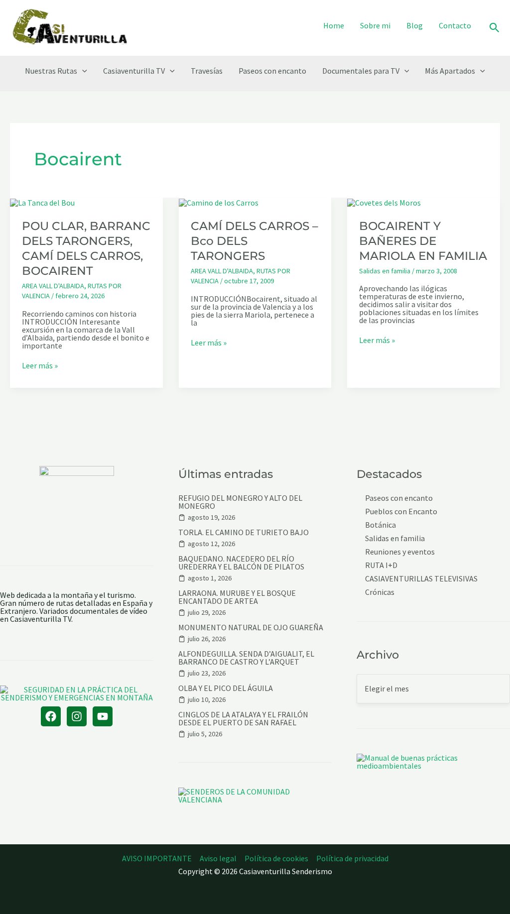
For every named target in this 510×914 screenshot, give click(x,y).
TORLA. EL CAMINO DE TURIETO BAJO (243, 532)
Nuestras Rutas (51, 71)
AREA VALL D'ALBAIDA (53, 285)
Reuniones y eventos (400, 552)
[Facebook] (51, 716)
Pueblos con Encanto (401, 511)
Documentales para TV (360, 71)
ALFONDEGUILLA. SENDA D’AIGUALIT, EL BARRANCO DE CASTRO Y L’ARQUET (246, 658)
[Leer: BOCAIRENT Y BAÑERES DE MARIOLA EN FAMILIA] (384, 202)
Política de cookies (276, 858)
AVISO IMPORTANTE (157, 858)
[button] (494, 28)
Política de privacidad (352, 858)
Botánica (380, 525)
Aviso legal (218, 858)
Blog (414, 25)
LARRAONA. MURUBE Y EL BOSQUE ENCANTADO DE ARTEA (237, 597)
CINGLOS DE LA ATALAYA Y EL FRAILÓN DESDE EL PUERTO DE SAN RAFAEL (243, 718)
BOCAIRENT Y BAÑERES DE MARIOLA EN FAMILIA (423, 241)
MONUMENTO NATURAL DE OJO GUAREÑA (250, 627)
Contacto (455, 25)
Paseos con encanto (272, 71)
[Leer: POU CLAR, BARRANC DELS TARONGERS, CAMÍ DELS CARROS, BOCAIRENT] (42, 202)
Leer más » (40, 365)
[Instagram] (77, 716)
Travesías (207, 71)
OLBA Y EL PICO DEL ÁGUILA (225, 688)
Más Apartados (450, 71)
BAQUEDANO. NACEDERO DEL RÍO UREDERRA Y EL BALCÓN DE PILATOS (241, 563)
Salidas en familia (384, 270)
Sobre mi (375, 25)
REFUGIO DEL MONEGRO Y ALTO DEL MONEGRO (240, 502)
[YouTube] (103, 716)
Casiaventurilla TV (134, 71)
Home (333, 25)
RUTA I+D (381, 565)
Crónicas (379, 592)
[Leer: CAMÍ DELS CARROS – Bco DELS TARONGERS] (218, 202)
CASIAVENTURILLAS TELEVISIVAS (421, 578)
